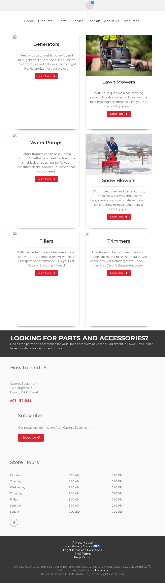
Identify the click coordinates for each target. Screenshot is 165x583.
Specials (94, 21)
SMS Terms (83, 554)
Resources (131, 21)
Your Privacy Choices (79, 546)
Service (78, 21)
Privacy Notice (82, 542)
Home (29, 21)
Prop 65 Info (82, 557)
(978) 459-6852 (20, 400)
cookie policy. (99, 570)
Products (45, 21)
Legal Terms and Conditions (82, 550)
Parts (62, 21)
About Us (111, 21)
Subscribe (29, 437)
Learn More (44, 75)
